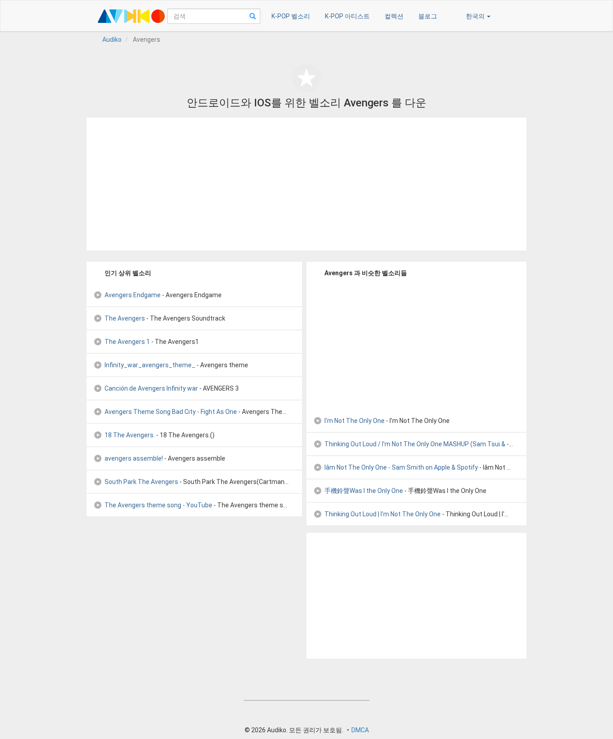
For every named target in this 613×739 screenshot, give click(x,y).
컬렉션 (394, 16)
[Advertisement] (306, 184)
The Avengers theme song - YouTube (158, 505)
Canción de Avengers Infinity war (151, 388)
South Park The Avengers (141, 481)
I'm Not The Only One (354, 420)
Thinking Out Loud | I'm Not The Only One (382, 514)
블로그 (427, 16)
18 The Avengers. (130, 435)
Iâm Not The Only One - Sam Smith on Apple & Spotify (401, 467)
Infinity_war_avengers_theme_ (150, 365)
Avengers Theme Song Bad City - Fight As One (171, 411)
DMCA (360, 730)
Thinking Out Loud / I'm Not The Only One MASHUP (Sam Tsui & (414, 444)
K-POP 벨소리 (290, 16)
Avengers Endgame (133, 295)
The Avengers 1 (127, 341)
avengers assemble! (134, 458)
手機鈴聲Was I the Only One (363, 490)
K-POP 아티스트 (347, 16)
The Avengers (125, 318)
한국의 (476, 16)
